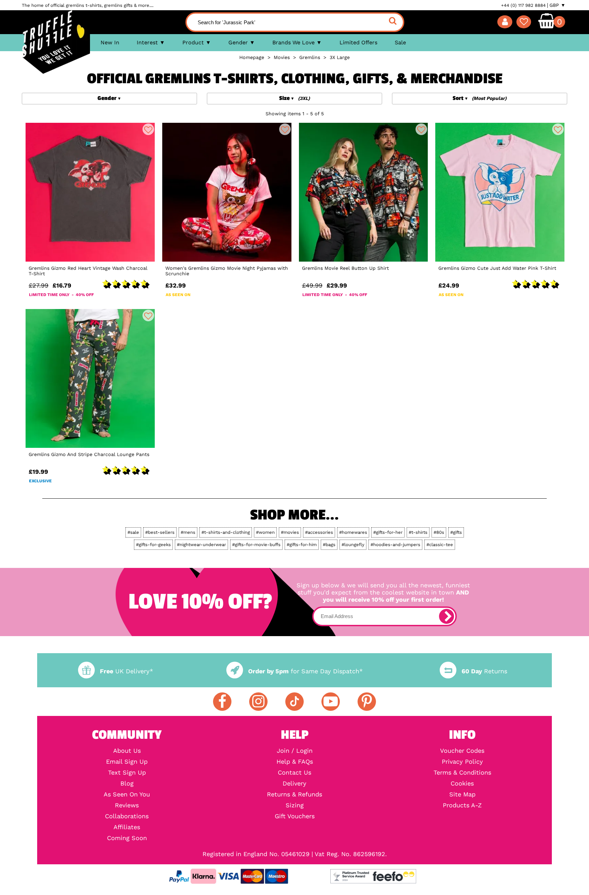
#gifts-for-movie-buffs (256, 544)
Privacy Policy (462, 762)
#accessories (319, 532)
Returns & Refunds (294, 794)
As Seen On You (127, 794)
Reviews (127, 805)
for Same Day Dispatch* (305, 671)
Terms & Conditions (462, 772)
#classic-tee (439, 544)
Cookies (462, 783)
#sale (133, 532)
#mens (188, 532)
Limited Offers (358, 42)
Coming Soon (127, 838)
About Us (127, 751)
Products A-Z (462, 805)
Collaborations (127, 816)
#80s (439, 532)
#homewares (353, 532)
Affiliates (127, 827)
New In (110, 42)
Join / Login (295, 751)
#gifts (456, 532)
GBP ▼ (557, 5)
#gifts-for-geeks (153, 544)
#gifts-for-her (388, 532)
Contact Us (294, 772)
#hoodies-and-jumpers (395, 544)
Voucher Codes (462, 751)
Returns (484, 671)
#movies (290, 532)
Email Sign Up (127, 762)
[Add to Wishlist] (148, 129)
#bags (329, 544)
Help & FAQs (294, 762)
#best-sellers (160, 532)
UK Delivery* (126, 671)
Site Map (462, 794)
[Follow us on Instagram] (258, 701)
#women (265, 532)
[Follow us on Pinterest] (367, 701)
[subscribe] (446, 616)
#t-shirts (418, 532)
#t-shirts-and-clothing (225, 532)
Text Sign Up (127, 772)
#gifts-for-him (302, 544)
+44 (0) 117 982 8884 (523, 5)
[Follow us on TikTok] (294, 701)
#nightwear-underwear (201, 544)
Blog (127, 783)
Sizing (295, 805)
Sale (400, 42)
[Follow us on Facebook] (222, 701)
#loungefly (353, 544)
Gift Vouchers (295, 816)
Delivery (294, 783)
